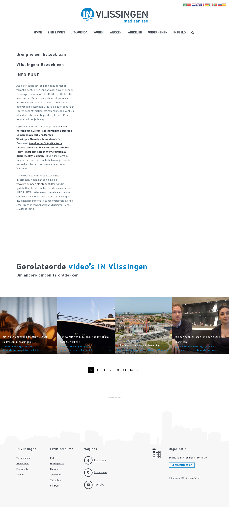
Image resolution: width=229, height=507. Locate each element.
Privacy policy (22, 469)
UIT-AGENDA (79, 32)
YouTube (99, 484)
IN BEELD (179, 32)
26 (131, 370)
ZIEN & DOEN (56, 32)
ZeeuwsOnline (193, 478)
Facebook (100, 460)
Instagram (100, 472)
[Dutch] (194, 4)
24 (118, 370)
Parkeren (54, 458)
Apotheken (55, 474)
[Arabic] (185, 4)
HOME (38, 32)
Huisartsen (55, 469)
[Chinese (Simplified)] (189, 4)
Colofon (20, 474)
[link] (43, 139)
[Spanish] (224, 4)
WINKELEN (135, 32)
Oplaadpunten (57, 463)
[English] (198, 4)
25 (124, 370)
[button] (138, 370)
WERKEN (116, 32)
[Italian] (211, 4)
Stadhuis (54, 485)
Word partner (22, 463)
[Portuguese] (215, 4)
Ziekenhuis (55, 480)
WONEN (99, 32)
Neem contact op (182, 465)
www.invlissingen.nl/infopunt (33, 184)
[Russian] (220, 4)
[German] (207, 4)
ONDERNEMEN (157, 32)
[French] (202, 4)
